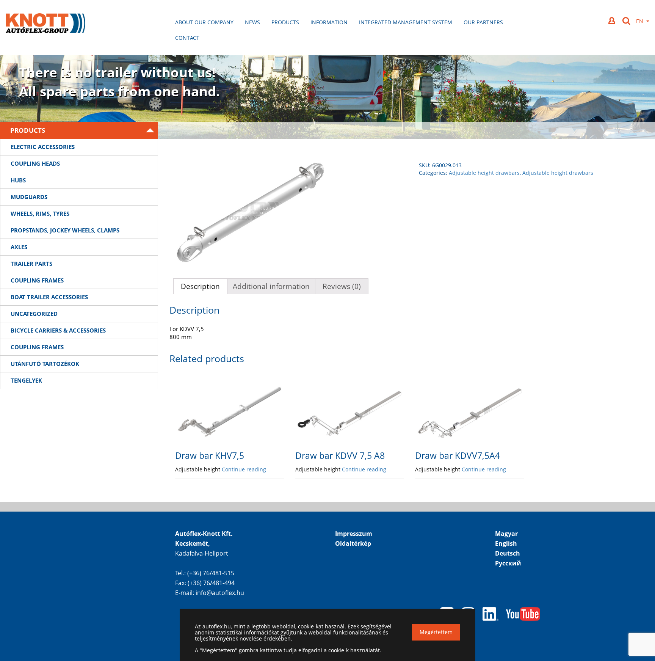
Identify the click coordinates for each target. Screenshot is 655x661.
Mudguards (29, 197)
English (506, 543)
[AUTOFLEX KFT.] (45, 24)
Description (200, 286)
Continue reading (244, 469)
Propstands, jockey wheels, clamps (65, 230)
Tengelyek (26, 380)
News (252, 22)
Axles (19, 247)
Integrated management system (405, 22)
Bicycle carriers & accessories (58, 330)
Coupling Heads (35, 163)
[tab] (200, 286)
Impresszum (353, 533)
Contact (187, 37)
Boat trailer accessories (49, 297)
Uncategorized (34, 313)
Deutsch (507, 553)
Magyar (506, 533)
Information (329, 22)
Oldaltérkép (353, 543)
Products (285, 22)
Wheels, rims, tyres (40, 213)
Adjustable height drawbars (484, 172)
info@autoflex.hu (220, 593)
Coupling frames (37, 280)
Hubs (18, 180)
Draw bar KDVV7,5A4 (457, 455)
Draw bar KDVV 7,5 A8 (340, 455)
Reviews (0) (342, 286)
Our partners (483, 22)
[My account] (612, 20)
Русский (508, 563)
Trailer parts (31, 263)
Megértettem (436, 632)
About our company (204, 22)
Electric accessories (43, 147)
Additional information (271, 286)
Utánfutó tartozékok (45, 363)
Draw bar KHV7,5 (209, 455)
